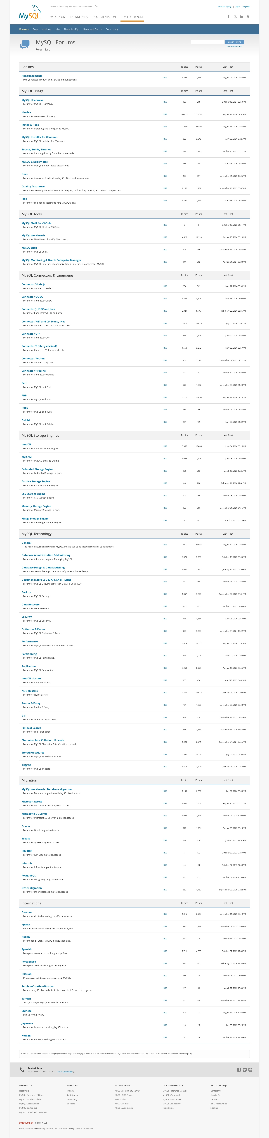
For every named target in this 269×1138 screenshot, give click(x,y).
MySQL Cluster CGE (28, 1108)
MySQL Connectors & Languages (47, 275)
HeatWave (24, 1091)
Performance (30, 641)
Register (246, 6)
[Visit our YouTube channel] (247, 17)
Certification (72, 1095)
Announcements (32, 76)
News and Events (92, 29)
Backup (26, 592)
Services (72, 1085)
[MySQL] (30, 12)
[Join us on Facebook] (228, 17)
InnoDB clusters (31, 678)
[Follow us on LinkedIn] (240, 17)
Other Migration (32, 888)
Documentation (104, 17)
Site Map (214, 1108)
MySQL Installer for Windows (39, 137)
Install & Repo (30, 124)
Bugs (35, 29)
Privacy (22, 1128)
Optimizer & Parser (33, 629)
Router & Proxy (31, 703)
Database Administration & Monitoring (46, 555)
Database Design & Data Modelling (43, 567)
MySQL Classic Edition (29, 1103)
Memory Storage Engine (36, 506)
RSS (165, 77)
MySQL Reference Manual (174, 1091)
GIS (24, 715)
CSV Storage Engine (33, 494)
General (26, 543)
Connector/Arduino (34, 370)
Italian (26, 937)
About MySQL (218, 1085)
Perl (24, 383)
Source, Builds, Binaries (36, 149)
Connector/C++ (31, 334)
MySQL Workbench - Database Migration (47, 789)
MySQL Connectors (172, 1103)
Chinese (26, 1011)
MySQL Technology (37, 533)
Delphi (26, 420)
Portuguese (29, 961)
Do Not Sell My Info (35, 1128)
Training (70, 1091)
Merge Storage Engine (35, 518)
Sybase (26, 838)
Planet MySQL (71, 29)
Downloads (79, 17)
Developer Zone (132, 17)
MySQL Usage (32, 91)
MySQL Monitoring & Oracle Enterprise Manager (51, 260)
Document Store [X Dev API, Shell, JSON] (46, 580)
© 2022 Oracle (41, 1123)
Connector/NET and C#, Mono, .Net (43, 321)
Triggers (26, 765)
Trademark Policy (66, 1128)
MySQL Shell (29, 247)
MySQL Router (121, 1103)
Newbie (26, 112)
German (27, 912)
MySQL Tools (32, 214)
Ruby (25, 407)
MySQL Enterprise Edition (31, 1095)
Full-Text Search (31, 728)
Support (71, 1103)
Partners (214, 1099)
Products (25, 1085)
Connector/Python (33, 358)
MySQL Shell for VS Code (36, 223)
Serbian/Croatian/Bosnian (38, 986)
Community (112, 29)
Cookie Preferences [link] (84, 1128)
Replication (29, 666)
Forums (24, 29)
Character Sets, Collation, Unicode (43, 740)
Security (27, 616)
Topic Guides (168, 1108)
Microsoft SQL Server (34, 814)
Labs (57, 29)
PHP (24, 395)
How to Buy (215, 1095)
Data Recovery (31, 604)
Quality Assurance (33, 186)
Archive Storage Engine (36, 481)
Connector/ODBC (32, 297)
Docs (25, 174)
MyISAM (27, 457)
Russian (27, 974)
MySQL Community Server (127, 1091)
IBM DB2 (27, 851)
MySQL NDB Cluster (124, 1095)
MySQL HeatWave (32, 100)
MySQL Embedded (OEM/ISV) (33, 1112)
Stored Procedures (33, 752)
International (32, 903)
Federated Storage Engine (37, 469)
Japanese (27, 1023)
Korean (26, 1035)
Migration (29, 780)
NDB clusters (30, 691)
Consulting (72, 1099)
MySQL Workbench (33, 235)
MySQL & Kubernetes (35, 161)
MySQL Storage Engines (40, 435)
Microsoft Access (32, 801)
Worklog (46, 29)
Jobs (24, 198)
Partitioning (29, 654)
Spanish (27, 949)
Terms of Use (51, 1128)
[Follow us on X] (234, 17)
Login (237, 6)
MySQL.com (58, 17)
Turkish (26, 998)
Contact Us (215, 1091)
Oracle (26, 826)
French (26, 924)
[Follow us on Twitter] (244, 1071)
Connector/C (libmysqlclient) (39, 346)
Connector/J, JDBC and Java (38, 309)
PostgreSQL (29, 875)
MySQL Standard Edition (30, 1099)
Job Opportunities (218, 1103)
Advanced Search (234, 46)
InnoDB (26, 444)
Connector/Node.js (33, 284)
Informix (27, 863)
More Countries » (65, 1071)
